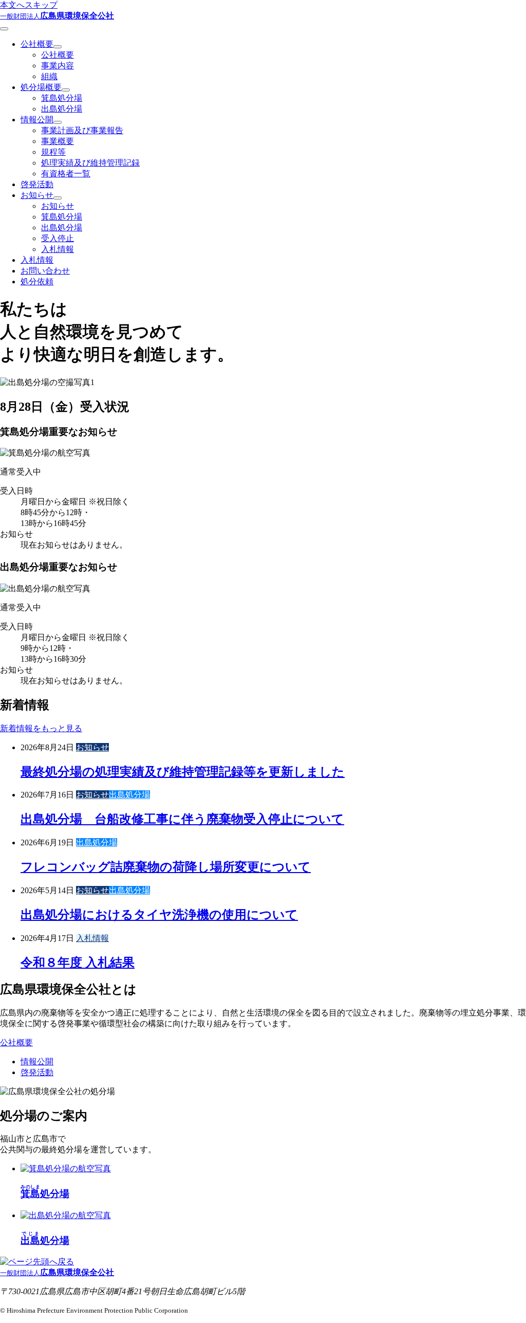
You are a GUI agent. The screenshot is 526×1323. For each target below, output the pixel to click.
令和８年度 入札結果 (78, 962)
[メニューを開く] (4, 28)
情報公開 (37, 119)
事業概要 (57, 141)
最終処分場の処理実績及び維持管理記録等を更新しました (183, 771)
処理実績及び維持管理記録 (90, 162)
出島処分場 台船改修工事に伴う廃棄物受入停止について (182, 819)
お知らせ (37, 195)
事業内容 (57, 65)
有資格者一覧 (65, 173)
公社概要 (37, 44)
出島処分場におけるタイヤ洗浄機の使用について (159, 914)
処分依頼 (37, 281)
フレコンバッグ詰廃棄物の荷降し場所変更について (166, 867)
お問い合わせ (45, 270)
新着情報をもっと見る (41, 728)
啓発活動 (37, 184)
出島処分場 (61, 108)
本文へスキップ (29, 5)
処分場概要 (41, 87)
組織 (49, 76)
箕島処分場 (61, 98)
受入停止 (57, 238)
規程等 (53, 152)
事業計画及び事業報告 (82, 130)
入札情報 (57, 249)
